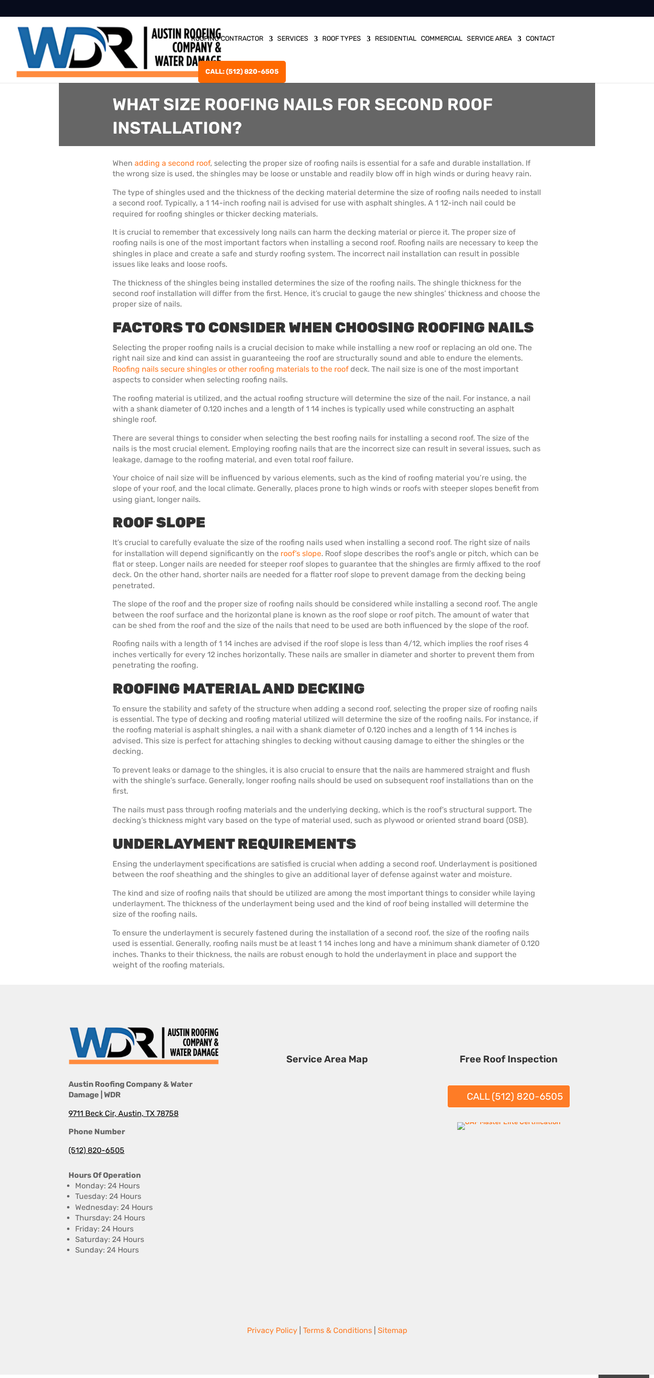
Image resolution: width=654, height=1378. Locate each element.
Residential (396, 39)
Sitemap (392, 1330)
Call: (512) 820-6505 (242, 72)
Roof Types (341, 39)
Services (292, 39)
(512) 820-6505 (96, 1150)
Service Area (489, 39)
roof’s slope (301, 553)
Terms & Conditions (337, 1330)
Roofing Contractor (227, 39)
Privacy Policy (272, 1330)
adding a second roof (172, 163)
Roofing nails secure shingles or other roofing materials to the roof (231, 369)
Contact (540, 39)
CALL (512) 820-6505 (515, 1096)
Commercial (441, 39)
